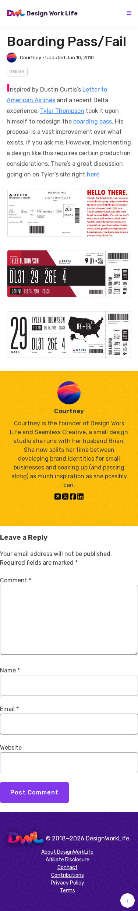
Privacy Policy (67, 883)
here (93, 174)
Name (10, 670)
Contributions (67, 875)
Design (17, 71)
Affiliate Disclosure (67, 860)
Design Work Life (52, 13)
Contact (67, 867)
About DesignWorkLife (67, 852)
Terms (67, 890)
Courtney (30, 57)
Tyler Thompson (62, 110)
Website (11, 747)
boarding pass (92, 121)
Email (9, 708)
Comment (15, 580)
